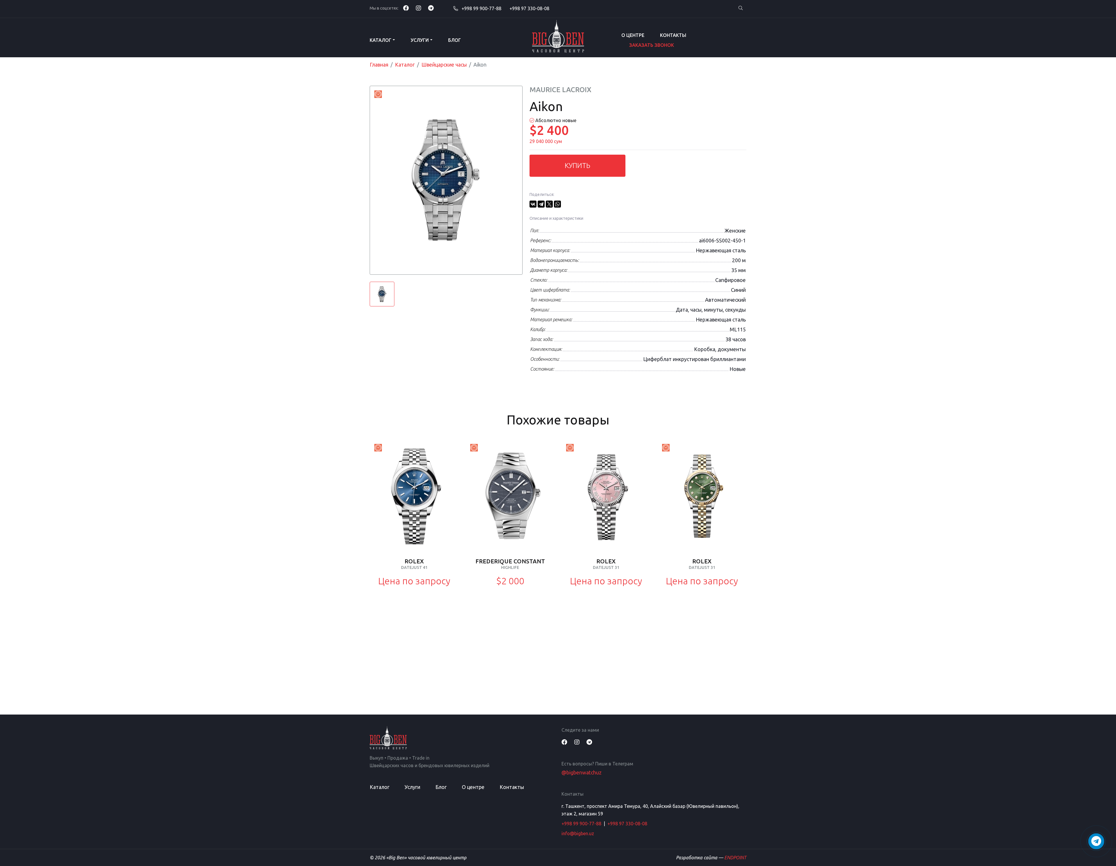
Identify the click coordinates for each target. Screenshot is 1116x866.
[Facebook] (406, 8)
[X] (549, 204)
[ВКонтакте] (533, 204)
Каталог (380, 40)
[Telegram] (431, 8)
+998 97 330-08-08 (529, 8)
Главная (379, 64)
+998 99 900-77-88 (480, 8)
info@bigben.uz (577, 833)
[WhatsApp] (557, 204)
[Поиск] (740, 8)
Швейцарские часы (444, 64)
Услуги (420, 40)
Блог (454, 40)
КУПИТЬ (577, 165)
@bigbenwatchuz (581, 772)
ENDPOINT (735, 857)
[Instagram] (418, 8)
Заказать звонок (651, 45)
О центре (632, 35)
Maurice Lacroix (560, 90)
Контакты (673, 35)
